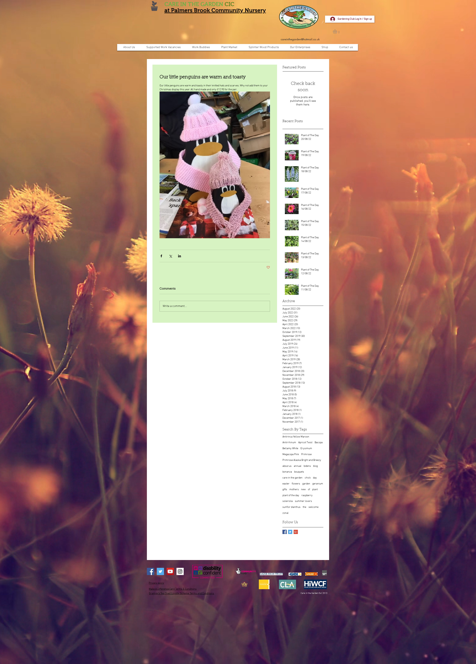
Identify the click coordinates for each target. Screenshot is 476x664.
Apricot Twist (305, 442)
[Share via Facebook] (161, 256)
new (303, 489)
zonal (285, 513)
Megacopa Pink (290, 454)
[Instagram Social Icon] (180, 571)
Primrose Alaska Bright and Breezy (301, 460)
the (304, 507)
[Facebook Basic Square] (284, 532)
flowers (296, 483)
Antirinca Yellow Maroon (295, 436)
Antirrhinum (289, 442)
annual (297, 466)
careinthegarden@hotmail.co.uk (300, 39)
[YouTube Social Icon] (170, 571)
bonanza (287, 471)
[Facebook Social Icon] (150, 571)
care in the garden (292, 477)
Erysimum (306, 448)
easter (286, 483)
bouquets (299, 471)
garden (306, 483)
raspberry (307, 495)
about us (287, 466)
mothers (294, 489)
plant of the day (290, 495)
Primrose (306, 454)
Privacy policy (156, 583)
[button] (337, 31)
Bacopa (319, 442)
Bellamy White (290, 448)
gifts (284, 489)
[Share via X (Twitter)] (170, 256)
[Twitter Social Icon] (160, 571)
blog (315, 466)
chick (308, 477)
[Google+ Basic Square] (296, 532)
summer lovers (303, 501)
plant (315, 489)
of (309, 489)
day (315, 477)
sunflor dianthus (291, 507)
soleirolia (287, 501)
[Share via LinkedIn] (179, 256)
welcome (313, 507)
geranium (317, 483)
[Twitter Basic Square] (290, 532)
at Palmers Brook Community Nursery (215, 10)
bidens (307, 466)
